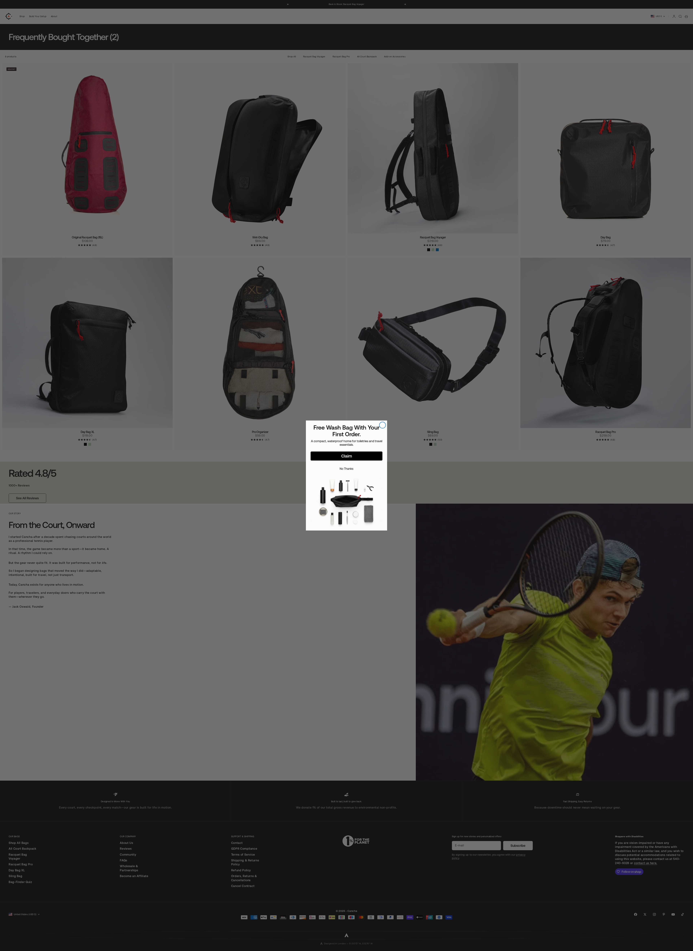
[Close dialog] (382, 425)
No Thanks (346, 468)
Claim (346, 456)
